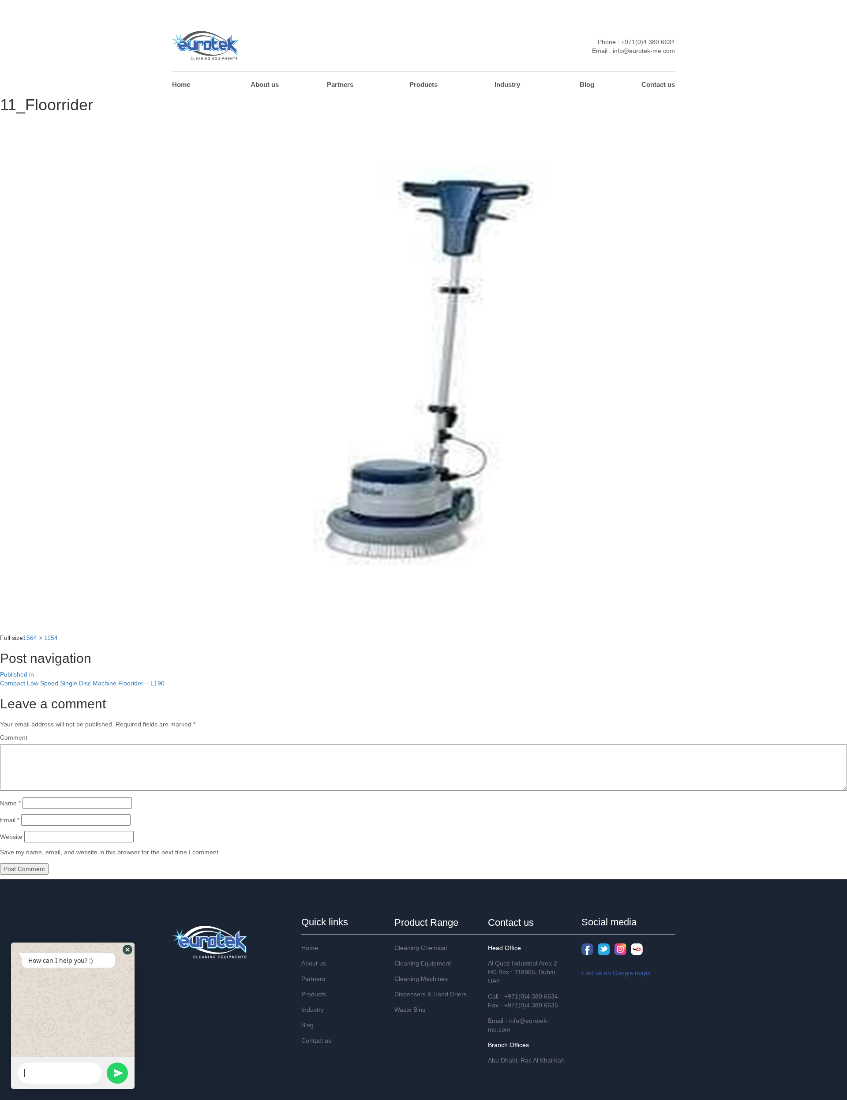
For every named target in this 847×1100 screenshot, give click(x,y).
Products (423, 84)
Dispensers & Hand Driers (430, 994)
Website (11, 836)
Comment (13, 737)
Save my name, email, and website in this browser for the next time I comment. (110, 852)
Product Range (426, 922)
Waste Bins (409, 1009)
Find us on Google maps (615, 973)
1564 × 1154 (40, 637)
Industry (507, 84)
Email (9, 819)
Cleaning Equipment (422, 963)
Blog (587, 84)
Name (10, 803)
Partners (340, 84)
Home (181, 84)
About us (265, 84)
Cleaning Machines (421, 978)
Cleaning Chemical (420, 947)
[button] (127, 949)
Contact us (658, 84)
